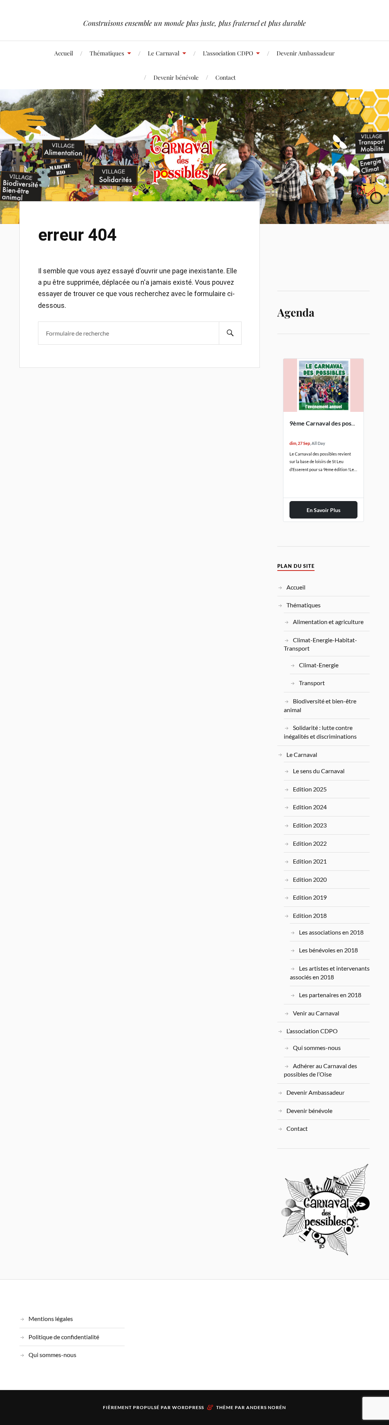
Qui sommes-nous (317, 1047)
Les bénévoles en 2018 (328, 950)
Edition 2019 (310, 897)
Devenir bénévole (176, 77)
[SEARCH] (230, 333)
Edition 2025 (310, 789)
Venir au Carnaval (316, 1013)
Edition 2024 (310, 806)
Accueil (63, 53)
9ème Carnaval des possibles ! (329, 423)
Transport (312, 682)
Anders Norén (266, 1407)
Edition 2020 (310, 879)
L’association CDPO (228, 53)
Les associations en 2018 (331, 932)
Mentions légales (50, 1318)
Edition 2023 (310, 825)
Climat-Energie (318, 664)
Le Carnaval (163, 53)
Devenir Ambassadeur (306, 53)
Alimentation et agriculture (328, 621)
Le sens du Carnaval (319, 770)
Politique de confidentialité (63, 1336)
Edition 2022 (310, 843)
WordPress (188, 1407)
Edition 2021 (310, 861)
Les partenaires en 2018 (330, 994)
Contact (225, 77)
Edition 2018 (310, 915)
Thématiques (107, 53)
